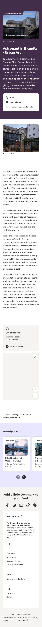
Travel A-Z (11, 594)
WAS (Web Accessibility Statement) (28, 619)
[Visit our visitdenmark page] (21, 505)
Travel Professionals (15, 564)
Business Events (13, 561)
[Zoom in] (35, 389)
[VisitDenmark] (15, 516)
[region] (21, 376)
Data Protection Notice (9, 619)
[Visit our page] (14, 505)
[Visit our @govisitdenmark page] (28, 505)
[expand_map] (35, 356)
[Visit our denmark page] (7, 505)
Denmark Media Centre (16, 579)
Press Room (12, 558)
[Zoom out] (35, 396)
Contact (10, 597)
